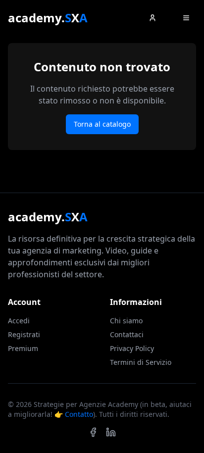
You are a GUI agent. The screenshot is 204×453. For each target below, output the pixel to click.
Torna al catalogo (102, 124)
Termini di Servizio (140, 362)
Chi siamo (126, 320)
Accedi (19, 320)
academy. (48, 18)
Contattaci (127, 334)
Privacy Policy (132, 348)
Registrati (24, 334)
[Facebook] (93, 432)
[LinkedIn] (111, 432)
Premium (23, 348)
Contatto (79, 414)
